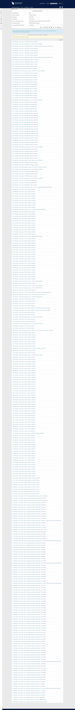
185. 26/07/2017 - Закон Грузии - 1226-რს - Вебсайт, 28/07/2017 (24, 290)
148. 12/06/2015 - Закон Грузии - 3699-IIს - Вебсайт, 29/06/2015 (24, 372)
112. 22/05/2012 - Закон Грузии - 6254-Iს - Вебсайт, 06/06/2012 (24, 453)
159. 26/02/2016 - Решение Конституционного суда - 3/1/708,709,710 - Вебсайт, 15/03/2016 (29, 348)
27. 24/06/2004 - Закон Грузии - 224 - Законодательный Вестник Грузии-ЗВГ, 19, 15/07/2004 (29, 643)
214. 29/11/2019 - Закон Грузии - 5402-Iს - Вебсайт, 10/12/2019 (24, 225)
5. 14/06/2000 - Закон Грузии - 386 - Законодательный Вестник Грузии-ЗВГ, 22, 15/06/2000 (29, 692)
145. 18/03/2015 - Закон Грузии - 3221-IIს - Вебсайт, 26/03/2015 (24, 379)
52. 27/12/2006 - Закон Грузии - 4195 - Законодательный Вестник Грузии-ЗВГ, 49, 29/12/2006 (29, 587)
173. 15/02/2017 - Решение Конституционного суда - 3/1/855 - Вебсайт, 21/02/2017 (27, 316)
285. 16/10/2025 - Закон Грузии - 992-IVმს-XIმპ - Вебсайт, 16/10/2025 (25, 66)
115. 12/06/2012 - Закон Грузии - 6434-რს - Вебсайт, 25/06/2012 (24, 446)
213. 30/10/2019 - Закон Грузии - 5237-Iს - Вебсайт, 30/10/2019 (24, 227)
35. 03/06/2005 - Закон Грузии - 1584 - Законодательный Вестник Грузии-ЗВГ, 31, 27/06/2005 (29, 625)
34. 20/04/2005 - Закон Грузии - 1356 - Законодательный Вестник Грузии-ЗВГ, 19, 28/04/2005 (29, 627)
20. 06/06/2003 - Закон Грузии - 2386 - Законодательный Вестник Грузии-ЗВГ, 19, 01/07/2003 (29, 659)
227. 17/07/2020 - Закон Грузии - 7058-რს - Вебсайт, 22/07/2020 (24, 196)
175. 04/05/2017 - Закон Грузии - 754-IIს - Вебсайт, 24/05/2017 (24, 312)
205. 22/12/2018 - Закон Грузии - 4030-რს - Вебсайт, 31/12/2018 (24, 245)
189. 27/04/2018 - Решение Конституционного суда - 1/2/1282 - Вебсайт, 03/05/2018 (28, 281)
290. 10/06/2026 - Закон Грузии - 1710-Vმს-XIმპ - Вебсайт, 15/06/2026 (25, 55)
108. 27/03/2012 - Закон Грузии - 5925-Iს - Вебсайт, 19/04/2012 (24, 462)
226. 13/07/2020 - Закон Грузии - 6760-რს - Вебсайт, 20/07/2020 (24, 198)
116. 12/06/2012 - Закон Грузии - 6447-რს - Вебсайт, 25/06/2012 (24, 444)
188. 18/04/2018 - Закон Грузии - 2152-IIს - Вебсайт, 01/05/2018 (24, 283)
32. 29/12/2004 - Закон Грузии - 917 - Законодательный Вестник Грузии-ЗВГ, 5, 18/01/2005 (29, 632)
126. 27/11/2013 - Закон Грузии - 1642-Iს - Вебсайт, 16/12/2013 (24, 422)
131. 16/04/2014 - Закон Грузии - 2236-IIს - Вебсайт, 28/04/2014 (24, 410)
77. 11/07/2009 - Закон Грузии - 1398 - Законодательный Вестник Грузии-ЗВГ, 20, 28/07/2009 (29, 531)
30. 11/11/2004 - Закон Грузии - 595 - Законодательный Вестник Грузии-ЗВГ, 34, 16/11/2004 (29, 636)
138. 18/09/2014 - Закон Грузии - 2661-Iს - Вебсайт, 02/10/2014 (24, 395)
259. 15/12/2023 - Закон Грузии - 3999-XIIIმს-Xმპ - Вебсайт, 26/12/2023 (25, 124)
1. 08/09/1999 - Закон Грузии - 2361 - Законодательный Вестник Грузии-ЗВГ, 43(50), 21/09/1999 (30, 701)
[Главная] (18, 3)
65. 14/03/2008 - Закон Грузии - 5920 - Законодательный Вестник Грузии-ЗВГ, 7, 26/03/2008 (29, 558)
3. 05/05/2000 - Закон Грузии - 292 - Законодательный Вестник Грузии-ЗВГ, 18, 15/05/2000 (29, 697)
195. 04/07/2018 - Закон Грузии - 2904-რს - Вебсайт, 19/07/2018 (24, 267)
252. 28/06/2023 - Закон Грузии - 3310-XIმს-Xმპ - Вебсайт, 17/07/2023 (25, 140)
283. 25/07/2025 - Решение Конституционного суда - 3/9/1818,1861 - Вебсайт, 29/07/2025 (29, 70)
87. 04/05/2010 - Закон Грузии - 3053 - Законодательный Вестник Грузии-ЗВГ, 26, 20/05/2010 (29, 509)
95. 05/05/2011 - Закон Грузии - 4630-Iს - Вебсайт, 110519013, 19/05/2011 (26, 491)
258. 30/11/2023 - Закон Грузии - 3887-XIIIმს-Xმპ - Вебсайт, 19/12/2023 (25, 126)
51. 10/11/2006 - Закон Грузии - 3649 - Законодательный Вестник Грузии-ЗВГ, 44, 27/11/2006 (29, 589)
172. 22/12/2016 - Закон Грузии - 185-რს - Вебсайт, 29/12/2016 (24, 319)
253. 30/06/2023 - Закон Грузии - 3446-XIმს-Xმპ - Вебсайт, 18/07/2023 (25, 137)
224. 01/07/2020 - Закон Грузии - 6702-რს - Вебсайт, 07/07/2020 (24, 202)
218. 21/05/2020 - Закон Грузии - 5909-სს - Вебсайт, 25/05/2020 (24, 216)
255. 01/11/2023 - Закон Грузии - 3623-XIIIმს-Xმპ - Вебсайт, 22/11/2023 (25, 133)
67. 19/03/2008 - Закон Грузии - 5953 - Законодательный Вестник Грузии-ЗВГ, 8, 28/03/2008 (29, 554)
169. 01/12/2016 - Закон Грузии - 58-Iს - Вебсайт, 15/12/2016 (23, 325)
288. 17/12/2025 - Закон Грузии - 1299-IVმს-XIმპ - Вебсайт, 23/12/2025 (25, 59)
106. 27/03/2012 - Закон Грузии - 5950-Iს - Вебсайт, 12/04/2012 (24, 466)
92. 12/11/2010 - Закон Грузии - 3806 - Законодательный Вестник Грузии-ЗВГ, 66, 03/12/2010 (29, 498)
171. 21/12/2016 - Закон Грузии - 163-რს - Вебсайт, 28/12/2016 (24, 321)
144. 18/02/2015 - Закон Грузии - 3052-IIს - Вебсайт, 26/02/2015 (24, 381)
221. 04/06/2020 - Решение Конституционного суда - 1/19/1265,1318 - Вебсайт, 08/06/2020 (29, 209)
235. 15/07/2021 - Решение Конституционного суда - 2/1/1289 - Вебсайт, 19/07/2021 (28, 178)
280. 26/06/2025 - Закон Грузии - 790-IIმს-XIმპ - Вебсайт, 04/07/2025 (25, 77)
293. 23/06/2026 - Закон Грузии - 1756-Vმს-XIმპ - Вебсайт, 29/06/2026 (25, 48)
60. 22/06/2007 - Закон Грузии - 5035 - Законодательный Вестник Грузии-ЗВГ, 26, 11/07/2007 (29, 569)
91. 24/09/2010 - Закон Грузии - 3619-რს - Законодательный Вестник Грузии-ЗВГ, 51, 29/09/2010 (30, 500)
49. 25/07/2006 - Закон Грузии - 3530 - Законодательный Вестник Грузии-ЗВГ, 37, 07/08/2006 (29, 594)
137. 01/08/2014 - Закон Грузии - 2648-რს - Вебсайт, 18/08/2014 (24, 397)
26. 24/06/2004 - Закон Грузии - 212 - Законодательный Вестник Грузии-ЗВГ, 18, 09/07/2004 (29, 645)
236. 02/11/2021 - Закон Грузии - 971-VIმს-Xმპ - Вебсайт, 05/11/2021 (25, 175)
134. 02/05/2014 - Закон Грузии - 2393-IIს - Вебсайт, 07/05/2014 (24, 404)
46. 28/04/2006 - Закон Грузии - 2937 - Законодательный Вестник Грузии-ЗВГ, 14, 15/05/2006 (29, 601)
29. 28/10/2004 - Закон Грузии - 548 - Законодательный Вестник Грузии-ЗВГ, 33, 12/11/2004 (29, 639)
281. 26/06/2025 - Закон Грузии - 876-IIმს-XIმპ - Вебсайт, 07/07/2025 (25, 75)
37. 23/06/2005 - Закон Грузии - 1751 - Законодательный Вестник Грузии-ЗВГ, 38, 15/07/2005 (29, 621)
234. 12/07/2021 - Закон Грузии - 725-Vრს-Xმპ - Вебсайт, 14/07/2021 (25, 180)
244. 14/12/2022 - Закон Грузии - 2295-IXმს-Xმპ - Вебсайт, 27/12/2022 (25, 158)
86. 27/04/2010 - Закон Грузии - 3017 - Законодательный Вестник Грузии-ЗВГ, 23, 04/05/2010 (29, 511)
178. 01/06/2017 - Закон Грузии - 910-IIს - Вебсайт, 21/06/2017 (24, 305)
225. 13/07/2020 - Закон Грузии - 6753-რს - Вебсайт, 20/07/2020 (24, 200)
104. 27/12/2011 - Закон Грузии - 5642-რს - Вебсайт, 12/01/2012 (24, 471)
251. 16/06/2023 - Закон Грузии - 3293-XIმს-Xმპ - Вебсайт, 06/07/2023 (25, 142)
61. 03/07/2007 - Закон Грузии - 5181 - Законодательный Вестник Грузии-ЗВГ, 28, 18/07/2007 (29, 567)
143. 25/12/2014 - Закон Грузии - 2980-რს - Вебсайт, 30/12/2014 (24, 384)
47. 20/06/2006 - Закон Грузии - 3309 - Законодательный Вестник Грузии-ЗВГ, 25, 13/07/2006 (29, 598)
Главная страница (15, 7)
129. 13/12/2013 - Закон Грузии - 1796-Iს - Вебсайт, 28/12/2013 (24, 415)
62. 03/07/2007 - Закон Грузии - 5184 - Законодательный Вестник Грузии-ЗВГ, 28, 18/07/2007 (29, 565)
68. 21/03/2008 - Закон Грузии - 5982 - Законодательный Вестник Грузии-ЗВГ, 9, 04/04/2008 (29, 551)
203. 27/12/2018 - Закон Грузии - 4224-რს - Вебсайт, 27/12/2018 (24, 249)
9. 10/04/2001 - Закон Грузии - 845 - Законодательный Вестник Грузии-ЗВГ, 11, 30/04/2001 (29, 683)
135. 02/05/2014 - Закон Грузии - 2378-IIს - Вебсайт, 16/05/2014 (24, 401)
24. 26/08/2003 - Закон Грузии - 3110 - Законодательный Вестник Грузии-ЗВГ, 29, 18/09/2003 (29, 650)
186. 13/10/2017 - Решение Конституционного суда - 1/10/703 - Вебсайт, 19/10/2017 (28, 287)
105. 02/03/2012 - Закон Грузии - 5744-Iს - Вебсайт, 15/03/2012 (24, 469)
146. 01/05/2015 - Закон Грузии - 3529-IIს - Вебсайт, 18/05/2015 (24, 377)
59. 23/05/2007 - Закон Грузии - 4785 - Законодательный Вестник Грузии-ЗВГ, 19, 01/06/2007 (29, 572)
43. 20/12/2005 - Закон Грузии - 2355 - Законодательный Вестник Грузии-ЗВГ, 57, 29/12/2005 (29, 607)
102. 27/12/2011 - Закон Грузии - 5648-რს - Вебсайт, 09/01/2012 (24, 475)
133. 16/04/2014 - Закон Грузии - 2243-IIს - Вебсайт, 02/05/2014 (24, 406)
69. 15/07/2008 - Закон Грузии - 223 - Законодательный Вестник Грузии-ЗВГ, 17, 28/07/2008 (29, 549)
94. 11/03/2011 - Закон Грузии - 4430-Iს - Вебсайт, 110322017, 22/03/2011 (26, 493)
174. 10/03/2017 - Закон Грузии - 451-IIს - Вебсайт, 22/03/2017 (24, 314)
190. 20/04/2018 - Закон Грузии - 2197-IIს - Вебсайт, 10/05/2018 (24, 278)
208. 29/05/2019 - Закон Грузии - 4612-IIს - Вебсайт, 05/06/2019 (24, 238)
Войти (47, 3)
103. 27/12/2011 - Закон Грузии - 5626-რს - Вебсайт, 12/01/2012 (24, 473)
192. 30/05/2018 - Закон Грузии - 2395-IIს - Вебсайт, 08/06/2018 (24, 274)
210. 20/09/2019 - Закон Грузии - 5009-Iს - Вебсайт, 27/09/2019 (24, 234)
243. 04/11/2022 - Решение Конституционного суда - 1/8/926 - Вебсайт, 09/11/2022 (27, 160)
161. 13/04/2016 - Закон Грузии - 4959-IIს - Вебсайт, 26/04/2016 (24, 343)
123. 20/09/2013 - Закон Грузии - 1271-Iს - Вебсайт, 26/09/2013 (24, 428)
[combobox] (61, 3)
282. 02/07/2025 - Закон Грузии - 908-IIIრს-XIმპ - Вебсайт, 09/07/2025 (25, 73)
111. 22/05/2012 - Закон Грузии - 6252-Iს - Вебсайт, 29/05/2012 (24, 455)
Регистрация (53, 3)
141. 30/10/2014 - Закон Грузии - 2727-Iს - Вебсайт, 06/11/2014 (24, 388)
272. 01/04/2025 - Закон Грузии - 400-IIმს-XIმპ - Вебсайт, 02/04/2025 (25, 95)
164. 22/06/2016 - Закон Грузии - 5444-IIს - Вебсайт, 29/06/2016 (24, 337)
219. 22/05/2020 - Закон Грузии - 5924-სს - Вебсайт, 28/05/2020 (24, 214)
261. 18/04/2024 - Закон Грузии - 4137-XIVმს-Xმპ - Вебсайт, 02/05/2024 (25, 120)
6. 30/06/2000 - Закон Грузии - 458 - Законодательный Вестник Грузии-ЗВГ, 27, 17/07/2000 (29, 690)
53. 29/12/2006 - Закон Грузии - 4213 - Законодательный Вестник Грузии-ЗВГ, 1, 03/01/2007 (29, 585)
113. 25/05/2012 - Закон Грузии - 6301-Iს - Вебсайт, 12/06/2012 (24, 451)
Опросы (31, 7)
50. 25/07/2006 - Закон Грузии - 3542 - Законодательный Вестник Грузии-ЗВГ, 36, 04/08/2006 (29, 592)
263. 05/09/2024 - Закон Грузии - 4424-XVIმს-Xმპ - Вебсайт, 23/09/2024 (25, 115)
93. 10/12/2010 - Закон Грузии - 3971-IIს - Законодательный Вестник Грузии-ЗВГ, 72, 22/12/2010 (30, 495)
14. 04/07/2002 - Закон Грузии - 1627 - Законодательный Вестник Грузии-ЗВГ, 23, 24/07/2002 (29, 672)
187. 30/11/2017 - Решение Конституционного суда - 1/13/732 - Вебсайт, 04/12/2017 (28, 285)
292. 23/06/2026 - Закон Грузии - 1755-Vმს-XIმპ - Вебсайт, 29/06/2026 (25, 50)
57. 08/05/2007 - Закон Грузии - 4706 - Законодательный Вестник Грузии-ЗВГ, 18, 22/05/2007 (29, 576)
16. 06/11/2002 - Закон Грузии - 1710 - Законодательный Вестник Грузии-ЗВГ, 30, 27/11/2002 (29, 668)
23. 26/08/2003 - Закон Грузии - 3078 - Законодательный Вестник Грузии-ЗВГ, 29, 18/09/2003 (29, 652)
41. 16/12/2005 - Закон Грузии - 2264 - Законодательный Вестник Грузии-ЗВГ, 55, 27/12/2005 (29, 612)
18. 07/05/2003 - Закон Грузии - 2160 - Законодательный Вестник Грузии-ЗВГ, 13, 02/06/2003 (29, 663)
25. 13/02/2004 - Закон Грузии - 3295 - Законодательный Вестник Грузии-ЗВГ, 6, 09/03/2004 (29, 648)
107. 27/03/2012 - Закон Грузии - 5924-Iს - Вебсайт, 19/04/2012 (24, 464)
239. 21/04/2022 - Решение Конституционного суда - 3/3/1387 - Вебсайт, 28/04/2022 (28, 169)
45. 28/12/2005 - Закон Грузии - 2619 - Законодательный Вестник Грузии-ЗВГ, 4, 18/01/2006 (29, 603)
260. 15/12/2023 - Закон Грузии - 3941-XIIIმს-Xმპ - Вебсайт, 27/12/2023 (25, 122)
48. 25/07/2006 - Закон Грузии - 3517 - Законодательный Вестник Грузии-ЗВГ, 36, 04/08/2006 (29, 596)
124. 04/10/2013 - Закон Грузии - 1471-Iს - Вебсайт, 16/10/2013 (24, 426)
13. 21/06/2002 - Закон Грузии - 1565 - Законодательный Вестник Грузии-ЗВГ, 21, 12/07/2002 (29, 674)
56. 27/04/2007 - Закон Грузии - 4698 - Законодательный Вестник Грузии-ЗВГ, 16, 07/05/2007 (29, 578)
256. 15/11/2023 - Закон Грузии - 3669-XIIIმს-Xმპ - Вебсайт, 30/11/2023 (25, 131)
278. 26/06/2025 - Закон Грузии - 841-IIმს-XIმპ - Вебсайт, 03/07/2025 (25, 82)
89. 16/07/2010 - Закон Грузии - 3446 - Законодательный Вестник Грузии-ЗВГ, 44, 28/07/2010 (29, 504)
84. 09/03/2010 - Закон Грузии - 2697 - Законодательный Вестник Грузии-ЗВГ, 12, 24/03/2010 (29, 516)
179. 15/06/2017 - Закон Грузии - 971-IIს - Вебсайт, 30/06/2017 (24, 303)
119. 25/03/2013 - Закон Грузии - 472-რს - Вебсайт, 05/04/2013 (24, 437)
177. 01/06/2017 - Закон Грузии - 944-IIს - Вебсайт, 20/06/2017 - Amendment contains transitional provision (31, 308)
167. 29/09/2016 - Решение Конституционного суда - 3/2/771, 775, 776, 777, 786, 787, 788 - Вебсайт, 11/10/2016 (33, 330)
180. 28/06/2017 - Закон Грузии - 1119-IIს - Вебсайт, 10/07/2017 (24, 301)
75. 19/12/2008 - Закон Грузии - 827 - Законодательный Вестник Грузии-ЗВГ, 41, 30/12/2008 (29, 536)
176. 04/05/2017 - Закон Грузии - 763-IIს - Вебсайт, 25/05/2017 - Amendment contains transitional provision (31, 310)
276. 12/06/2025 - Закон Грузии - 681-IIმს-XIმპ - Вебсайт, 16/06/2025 (25, 86)
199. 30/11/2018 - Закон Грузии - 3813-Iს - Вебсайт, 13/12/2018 (24, 258)
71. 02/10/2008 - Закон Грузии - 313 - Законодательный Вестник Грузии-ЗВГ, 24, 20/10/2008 (29, 545)
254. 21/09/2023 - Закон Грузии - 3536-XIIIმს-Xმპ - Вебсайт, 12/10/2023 (25, 135)
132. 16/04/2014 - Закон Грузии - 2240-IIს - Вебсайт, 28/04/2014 (24, 408)
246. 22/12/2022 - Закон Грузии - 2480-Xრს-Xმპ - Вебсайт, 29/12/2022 (25, 153)
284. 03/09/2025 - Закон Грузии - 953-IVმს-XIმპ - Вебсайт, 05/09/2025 (25, 68)
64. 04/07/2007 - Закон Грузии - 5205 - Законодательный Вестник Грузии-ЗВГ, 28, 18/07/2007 (29, 560)
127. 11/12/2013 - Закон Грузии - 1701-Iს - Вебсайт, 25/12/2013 (24, 419)
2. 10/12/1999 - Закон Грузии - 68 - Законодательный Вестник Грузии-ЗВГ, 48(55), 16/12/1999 (29, 699)
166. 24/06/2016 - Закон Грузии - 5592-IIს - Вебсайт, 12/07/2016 (24, 332)
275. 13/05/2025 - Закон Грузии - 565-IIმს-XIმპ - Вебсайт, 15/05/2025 (25, 88)
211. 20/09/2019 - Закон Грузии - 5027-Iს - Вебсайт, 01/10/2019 (24, 231)
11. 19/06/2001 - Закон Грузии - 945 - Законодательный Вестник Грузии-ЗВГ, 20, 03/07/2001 (29, 679)
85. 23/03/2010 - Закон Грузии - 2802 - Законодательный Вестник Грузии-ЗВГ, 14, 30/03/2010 (29, 513)
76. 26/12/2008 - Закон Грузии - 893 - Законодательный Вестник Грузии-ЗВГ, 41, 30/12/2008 (29, 533)
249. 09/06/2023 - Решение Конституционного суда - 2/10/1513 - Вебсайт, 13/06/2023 (28, 146)
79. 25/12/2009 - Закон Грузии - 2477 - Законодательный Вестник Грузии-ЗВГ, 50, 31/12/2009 (29, 527)
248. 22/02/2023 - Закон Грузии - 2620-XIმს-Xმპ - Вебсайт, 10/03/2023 (25, 149)
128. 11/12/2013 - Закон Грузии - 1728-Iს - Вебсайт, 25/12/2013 (24, 417)
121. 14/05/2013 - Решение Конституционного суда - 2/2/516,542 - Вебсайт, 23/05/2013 (28, 433)
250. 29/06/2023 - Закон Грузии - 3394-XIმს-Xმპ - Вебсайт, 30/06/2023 (25, 144)
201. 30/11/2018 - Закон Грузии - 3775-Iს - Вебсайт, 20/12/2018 (24, 254)
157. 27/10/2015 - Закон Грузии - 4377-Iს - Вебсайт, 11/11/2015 (24, 352)
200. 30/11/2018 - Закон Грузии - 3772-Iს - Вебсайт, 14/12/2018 (24, 256)
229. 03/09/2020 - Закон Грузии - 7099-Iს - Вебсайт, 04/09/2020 (24, 191)
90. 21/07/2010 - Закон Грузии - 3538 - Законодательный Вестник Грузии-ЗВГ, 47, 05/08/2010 (29, 502)
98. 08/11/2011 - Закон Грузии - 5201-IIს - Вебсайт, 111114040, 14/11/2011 (26, 484)
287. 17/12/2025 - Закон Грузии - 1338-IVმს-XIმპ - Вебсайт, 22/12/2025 (25, 61)
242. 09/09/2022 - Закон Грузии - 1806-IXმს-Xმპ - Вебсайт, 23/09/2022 (25, 162)
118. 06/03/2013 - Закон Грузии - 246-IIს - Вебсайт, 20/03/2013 (24, 440)
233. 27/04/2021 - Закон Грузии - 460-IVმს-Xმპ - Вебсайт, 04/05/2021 (25, 182)
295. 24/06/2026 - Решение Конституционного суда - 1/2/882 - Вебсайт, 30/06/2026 (27, 43)
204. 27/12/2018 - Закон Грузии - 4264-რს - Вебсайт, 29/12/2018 (24, 247)
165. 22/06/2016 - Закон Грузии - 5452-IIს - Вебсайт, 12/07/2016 (24, 334)
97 (62, 39)
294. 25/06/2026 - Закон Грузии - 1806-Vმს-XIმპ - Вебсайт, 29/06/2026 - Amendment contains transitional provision (33, 46)
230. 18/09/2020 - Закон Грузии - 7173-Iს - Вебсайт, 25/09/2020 (24, 189)
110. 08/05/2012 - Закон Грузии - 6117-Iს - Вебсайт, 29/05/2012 (24, 457)
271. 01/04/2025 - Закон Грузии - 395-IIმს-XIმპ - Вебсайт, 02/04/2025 (25, 97)
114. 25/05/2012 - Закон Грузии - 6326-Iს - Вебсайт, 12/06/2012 (24, 448)
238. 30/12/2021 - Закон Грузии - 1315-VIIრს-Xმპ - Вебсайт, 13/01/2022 (25, 171)
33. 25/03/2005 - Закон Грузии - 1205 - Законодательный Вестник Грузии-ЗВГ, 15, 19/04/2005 (29, 630)
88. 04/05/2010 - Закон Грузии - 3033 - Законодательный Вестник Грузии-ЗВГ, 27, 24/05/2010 (29, 507)
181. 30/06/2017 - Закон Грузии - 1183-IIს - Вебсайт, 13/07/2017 (24, 299)
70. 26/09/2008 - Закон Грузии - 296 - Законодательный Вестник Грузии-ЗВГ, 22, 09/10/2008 (29, 547)
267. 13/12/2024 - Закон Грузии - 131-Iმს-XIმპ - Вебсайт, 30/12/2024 (25, 106)
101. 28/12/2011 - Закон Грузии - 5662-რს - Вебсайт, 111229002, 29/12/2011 (26, 478)
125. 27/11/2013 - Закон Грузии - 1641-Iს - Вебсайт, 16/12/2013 (24, 424)
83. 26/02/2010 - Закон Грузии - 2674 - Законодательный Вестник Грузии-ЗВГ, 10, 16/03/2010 (29, 518)
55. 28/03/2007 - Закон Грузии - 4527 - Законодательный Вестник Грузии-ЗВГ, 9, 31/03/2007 (29, 580)
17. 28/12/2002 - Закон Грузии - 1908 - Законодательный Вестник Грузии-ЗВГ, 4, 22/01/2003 (29, 666)
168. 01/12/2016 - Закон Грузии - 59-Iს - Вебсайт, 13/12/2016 (23, 328)
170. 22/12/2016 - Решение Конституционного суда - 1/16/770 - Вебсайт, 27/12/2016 (28, 323)
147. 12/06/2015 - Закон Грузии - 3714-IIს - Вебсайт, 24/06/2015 (24, 375)
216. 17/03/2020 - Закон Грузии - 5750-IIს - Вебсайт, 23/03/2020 (24, 220)
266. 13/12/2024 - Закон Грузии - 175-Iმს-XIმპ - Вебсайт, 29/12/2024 (25, 108)
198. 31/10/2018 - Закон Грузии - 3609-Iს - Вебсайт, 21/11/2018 (24, 261)
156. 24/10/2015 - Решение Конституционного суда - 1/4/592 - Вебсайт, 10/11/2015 (27, 354)
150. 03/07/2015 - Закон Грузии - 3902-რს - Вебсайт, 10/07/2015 (24, 368)
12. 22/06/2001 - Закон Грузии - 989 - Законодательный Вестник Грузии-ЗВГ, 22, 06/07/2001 (29, 677)
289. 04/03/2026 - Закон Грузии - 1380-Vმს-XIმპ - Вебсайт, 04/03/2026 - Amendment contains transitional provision (33, 57)
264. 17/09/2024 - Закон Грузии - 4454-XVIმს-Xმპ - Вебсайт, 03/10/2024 (25, 113)
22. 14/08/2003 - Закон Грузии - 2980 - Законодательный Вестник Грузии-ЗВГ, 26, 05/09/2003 (29, 654)
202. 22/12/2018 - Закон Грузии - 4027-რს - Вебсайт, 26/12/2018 (24, 252)
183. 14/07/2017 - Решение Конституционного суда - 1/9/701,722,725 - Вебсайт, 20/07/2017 (29, 294)
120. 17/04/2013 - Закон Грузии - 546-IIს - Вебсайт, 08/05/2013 (24, 435)
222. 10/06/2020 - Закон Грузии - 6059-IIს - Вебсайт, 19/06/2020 (24, 207)
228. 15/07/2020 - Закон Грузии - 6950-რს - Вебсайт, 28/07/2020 (24, 193)
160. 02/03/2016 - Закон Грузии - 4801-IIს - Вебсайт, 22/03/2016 (24, 346)
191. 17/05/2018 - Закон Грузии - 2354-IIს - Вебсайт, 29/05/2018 (24, 276)
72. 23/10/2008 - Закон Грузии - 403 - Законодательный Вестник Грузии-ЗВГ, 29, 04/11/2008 (29, 542)
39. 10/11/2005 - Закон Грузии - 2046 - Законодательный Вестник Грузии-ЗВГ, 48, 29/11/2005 (29, 616)
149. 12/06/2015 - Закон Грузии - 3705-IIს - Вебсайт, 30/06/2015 (24, 370)
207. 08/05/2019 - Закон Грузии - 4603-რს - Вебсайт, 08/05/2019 (24, 240)
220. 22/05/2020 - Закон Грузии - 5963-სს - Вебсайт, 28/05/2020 (24, 211)
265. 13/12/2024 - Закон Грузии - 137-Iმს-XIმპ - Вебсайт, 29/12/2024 (25, 111)
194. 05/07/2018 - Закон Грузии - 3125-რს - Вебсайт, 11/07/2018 (24, 269)
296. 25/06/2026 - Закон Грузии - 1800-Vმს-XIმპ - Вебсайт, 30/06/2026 (25, 41)
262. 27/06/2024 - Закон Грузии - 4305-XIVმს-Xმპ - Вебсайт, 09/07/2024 (25, 117)
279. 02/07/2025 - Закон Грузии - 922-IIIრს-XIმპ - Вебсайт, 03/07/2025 (25, 79)
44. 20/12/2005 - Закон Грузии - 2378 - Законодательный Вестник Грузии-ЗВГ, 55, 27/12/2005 (29, 605)
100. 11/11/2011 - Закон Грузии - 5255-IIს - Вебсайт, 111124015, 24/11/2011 (26, 480)
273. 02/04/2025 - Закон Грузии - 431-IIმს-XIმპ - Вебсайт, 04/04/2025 (25, 93)
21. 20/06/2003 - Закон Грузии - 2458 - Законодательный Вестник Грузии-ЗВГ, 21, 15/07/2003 (29, 657)
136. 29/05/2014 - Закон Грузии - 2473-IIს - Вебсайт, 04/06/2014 (24, 399)
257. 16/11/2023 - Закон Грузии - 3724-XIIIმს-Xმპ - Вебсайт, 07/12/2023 (25, 129)
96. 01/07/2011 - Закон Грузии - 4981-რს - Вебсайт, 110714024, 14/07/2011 (26, 489)
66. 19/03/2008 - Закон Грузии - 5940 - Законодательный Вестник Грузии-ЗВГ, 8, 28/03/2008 (29, 556)
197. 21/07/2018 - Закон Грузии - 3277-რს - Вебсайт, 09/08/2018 (24, 263)
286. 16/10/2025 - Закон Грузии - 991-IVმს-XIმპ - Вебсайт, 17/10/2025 (25, 64)
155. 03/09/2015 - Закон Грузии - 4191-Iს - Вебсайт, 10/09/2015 (24, 357)
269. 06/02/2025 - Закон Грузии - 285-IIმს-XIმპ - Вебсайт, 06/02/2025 (25, 102)
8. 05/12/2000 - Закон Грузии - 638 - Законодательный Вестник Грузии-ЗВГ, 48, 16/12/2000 (29, 686)
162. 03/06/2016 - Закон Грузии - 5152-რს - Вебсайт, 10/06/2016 (24, 341)
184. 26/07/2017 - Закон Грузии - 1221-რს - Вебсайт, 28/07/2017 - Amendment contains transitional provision (32, 292)
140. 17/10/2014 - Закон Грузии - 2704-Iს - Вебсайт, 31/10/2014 (24, 390)
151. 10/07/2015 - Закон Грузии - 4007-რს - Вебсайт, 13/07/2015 (24, 366)
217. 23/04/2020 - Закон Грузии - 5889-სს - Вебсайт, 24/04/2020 (24, 218)
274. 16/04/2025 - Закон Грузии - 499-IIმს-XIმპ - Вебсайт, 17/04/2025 (25, 90)
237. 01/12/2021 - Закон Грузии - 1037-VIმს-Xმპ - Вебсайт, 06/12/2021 (25, 173)
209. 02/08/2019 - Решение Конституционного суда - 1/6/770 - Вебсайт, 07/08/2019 (27, 236)
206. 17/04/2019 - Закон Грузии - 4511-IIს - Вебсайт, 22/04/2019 (24, 243)
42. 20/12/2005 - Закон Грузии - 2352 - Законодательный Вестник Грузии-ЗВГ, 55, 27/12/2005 (29, 610)
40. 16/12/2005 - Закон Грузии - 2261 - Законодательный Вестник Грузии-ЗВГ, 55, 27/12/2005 (29, 614)
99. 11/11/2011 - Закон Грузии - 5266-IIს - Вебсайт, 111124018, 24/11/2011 (26, 482)
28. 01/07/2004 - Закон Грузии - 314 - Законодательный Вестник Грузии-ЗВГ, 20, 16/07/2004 (29, 641)
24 (60, 39)
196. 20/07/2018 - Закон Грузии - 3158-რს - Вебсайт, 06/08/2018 (24, 265)
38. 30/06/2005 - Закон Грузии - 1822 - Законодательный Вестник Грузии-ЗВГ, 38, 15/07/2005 (29, 619)
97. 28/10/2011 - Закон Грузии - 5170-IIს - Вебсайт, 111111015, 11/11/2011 (26, 487)
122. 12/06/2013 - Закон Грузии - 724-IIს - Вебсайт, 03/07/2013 (24, 431)
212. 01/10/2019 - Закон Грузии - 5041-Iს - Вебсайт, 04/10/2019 (24, 229)
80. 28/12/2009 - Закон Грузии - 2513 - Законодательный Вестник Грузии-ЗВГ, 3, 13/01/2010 (29, 525)
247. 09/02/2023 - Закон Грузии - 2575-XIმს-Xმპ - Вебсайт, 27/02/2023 (25, 151)
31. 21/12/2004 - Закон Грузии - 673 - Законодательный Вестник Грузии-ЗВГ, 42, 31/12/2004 (29, 634)
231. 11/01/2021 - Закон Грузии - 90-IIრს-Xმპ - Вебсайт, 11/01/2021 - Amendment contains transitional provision (32, 187)
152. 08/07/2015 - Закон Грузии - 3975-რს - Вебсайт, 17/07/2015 (24, 363)
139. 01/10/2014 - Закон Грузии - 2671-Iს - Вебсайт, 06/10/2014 (24, 393)
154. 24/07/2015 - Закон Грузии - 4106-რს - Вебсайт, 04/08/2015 (24, 359)
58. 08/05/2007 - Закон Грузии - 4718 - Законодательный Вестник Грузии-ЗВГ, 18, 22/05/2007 (29, 574)
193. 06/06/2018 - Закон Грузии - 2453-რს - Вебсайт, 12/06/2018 (24, 272)
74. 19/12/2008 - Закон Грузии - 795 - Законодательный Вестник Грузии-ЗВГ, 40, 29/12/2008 (29, 538)
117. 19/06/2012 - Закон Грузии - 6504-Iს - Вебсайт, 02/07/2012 (24, 442)
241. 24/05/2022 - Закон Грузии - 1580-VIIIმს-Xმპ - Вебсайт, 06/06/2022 (25, 164)
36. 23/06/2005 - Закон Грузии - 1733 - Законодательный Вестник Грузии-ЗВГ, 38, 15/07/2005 (29, 623)
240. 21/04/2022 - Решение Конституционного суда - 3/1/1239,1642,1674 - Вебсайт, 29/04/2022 (30, 167)
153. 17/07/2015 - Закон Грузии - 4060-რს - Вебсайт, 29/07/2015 (24, 361)
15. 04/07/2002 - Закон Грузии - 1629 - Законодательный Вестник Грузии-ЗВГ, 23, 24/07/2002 (29, 670)
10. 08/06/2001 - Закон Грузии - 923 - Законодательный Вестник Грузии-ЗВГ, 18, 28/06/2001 (29, 681)
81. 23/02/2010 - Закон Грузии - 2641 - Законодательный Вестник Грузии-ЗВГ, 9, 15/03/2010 (29, 522)
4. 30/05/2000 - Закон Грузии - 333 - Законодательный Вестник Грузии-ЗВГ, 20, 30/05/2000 (29, 695)
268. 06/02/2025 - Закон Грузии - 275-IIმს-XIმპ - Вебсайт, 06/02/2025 (25, 104)
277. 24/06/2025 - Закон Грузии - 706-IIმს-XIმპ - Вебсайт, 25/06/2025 (25, 84)
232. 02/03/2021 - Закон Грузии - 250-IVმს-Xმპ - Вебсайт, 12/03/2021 (25, 184)
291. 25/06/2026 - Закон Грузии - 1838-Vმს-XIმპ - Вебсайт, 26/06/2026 (25, 52)
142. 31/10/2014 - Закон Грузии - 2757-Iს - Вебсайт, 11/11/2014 (24, 386)
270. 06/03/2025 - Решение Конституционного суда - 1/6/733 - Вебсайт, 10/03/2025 (27, 99)
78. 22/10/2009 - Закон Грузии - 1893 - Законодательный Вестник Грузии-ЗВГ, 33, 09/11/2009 (29, 529)
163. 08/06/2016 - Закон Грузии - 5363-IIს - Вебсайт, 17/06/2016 (24, 339)
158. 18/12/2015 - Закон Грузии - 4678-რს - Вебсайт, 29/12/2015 (24, 350)
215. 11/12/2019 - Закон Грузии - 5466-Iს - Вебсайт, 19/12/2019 (24, 222)
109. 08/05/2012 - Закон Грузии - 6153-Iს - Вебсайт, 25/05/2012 (24, 460)
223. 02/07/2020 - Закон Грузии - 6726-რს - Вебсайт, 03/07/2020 (24, 205)
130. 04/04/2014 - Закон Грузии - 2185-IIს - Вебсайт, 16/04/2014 (24, 413)
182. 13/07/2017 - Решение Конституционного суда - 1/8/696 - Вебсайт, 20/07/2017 (27, 296)
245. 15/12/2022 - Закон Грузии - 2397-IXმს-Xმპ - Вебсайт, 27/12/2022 (25, 155)
